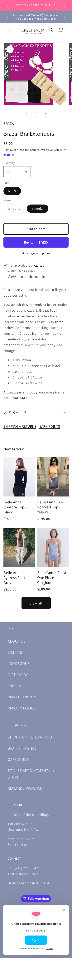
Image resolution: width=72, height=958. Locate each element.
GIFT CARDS (18, 674)
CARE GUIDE (18, 759)
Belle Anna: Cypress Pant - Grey (15, 577)
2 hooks (16, 209)
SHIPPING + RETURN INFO (30, 737)
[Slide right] (45, 113)
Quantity (9, 163)
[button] (9, 30)
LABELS (14, 685)
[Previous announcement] (7, 5)
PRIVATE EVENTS (22, 696)
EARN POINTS (49, 426)
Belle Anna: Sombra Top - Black (14, 507)
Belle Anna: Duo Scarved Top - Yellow (50, 507)
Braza (8, 123)
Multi (12, 191)
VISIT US (15, 652)
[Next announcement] (64, 5)
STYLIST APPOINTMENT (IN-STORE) (31, 774)
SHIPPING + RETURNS (19, 426)
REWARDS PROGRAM (25, 788)
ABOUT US (17, 641)
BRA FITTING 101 (22, 748)
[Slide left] (26, 113)
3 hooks (37, 208)
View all (36, 603)
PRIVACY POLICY (22, 708)
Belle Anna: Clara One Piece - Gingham (51, 577)
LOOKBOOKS (19, 663)
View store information (27, 276)
